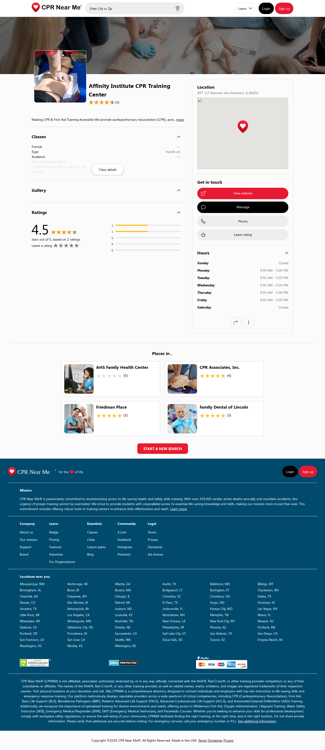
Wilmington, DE (125, 646)
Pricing (54, 539)
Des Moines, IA (77, 602)
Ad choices (155, 554)
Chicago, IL (122, 596)
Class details (108, 169)
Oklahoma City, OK (80, 627)
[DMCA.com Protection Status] (123, 663)
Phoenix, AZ (218, 627)
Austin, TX (169, 584)
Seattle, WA (123, 640)
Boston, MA (123, 590)
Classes (92, 532)
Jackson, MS (123, 609)
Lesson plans (96, 547)
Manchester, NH (173, 615)
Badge (53, 532)
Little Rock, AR (29, 615)
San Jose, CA (76, 640)
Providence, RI (77, 633)
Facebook (124, 539)
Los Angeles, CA (78, 615)
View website (242, 193)
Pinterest (124, 554)
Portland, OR (28, 633)
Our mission (28, 539)
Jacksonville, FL (172, 609)
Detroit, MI (122, 602)
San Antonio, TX (221, 633)
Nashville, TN (124, 621)
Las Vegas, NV (267, 609)
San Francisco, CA (32, 640)
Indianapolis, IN (78, 609)
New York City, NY (222, 621)
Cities (91, 539)
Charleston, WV (268, 590)
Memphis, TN (219, 615)
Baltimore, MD (220, 584)
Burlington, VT (219, 590)
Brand (24, 554)
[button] (242, 126)
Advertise (56, 554)
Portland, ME (267, 627)
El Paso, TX (170, 602)
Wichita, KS (75, 646)
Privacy (153, 539)
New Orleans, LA (173, 621)
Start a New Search (162, 448)
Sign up (284, 8)
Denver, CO (27, 602)
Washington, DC (31, 646)
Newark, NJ (266, 621)
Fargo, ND (217, 602)
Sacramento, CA (126, 633)
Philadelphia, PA (173, 627)
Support (25, 547)
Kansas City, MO (221, 609)
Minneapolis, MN (79, 621)
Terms (152, 532)
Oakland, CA (28, 627)
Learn (242, 8)
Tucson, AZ (217, 640)
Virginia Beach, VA (270, 640)
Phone (242, 221)
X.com (122, 532)
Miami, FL (264, 615)
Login (266, 8)
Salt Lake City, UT (174, 633)
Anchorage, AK (77, 584)
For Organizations (62, 561)
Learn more (178, 509)
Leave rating (243, 234)
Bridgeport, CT (172, 590)
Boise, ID (73, 590)
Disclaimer (155, 547)
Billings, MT (265, 584)
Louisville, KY (124, 615)
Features (55, 547)
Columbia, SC (171, 596)
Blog (90, 554)
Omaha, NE (123, 627)
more (180, 119)
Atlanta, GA (122, 584)
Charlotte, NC (29, 596)
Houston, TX (28, 609)
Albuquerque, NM (32, 584)
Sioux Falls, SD (172, 640)
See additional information (257, 721)
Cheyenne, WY (77, 596)
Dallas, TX (264, 596)
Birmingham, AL (30, 590)
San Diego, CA (267, 633)
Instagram (125, 547)
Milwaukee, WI (29, 621)
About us (26, 532)
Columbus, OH (220, 596)
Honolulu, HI (266, 602)
